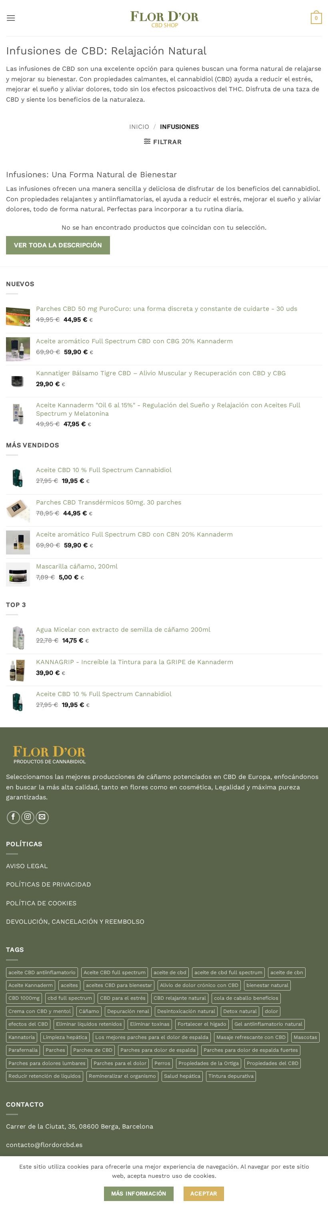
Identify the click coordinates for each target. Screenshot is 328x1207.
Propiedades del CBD (272, 1063)
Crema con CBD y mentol (39, 1011)
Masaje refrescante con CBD (251, 1037)
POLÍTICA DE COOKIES (41, 903)
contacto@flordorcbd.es (44, 1145)
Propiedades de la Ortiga (208, 1063)
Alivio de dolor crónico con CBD (199, 985)
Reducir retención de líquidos (44, 1076)
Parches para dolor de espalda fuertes (251, 1050)
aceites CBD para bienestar (119, 985)
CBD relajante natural (180, 998)
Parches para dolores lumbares (47, 1063)
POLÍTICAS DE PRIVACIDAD (48, 884)
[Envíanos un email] (42, 817)
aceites (69, 985)
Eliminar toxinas (150, 1024)
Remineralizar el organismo (122, 1076)
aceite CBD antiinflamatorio (42, 972)
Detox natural (240, 1011)
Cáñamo (89, 1011)
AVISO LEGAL (27, 866)
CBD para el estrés (123, 998)
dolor (271, 1011)
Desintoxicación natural (186, 1011)
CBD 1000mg (24, 998)
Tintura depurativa (231, 1076)
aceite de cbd (170, 972)
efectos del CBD (28, 1024)
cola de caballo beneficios (246, 998)
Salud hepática (182, 1076)
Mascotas (305, 1037)
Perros (162, 1063)
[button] (11, 18)
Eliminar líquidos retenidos (89, 1024)
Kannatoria (21, 1037)
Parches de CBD (92, 1050)
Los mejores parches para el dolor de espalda (151, 1037)
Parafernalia (23, 1050)
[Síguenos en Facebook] (13, 817)
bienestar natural (267, 985)
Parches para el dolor (120, 1063)
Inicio (139, 126)
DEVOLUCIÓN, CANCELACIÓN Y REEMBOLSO (75, 921)
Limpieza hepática (65, 1037)
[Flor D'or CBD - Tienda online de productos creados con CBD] (164, 18)
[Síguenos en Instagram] (27, 817)
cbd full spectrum (70, 998)
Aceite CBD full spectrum (115, 972)
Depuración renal (128, 1011)
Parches (55, 1050)
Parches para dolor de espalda (158, 1050)
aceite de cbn (286, 972)
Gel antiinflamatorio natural (268, 1024)
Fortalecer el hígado (202, 1024)
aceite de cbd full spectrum (228, 972)
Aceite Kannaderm (30, 985)
